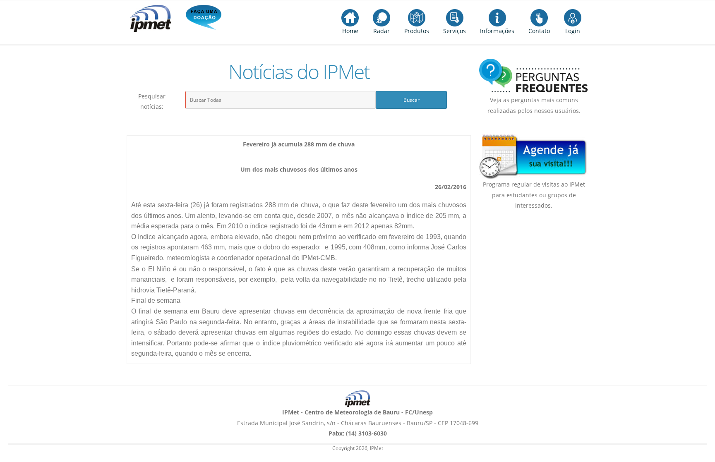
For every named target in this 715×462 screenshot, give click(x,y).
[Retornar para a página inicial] (357, 398)
